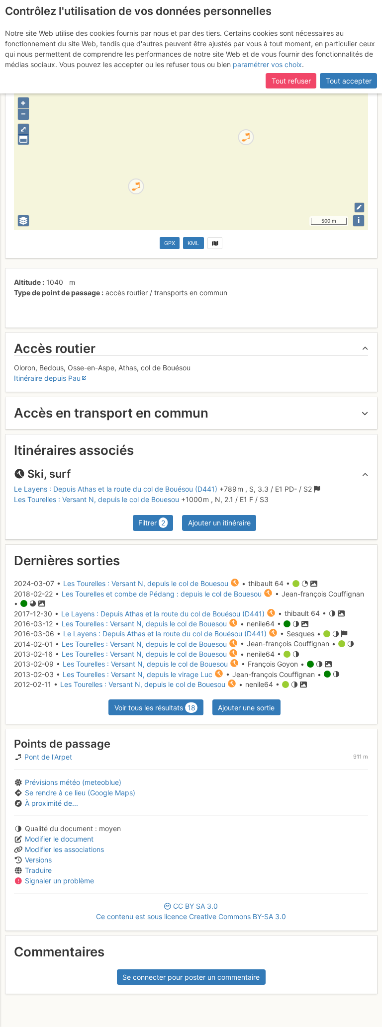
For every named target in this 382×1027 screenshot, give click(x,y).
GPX (169, 243)
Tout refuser (291, 81)
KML (193, 243)
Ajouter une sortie (246, 707)
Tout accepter (349, 81)
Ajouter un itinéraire (219, 522)
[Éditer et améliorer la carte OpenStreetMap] (359, 207)
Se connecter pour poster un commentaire (191, 977)
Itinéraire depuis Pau (47, 378)
